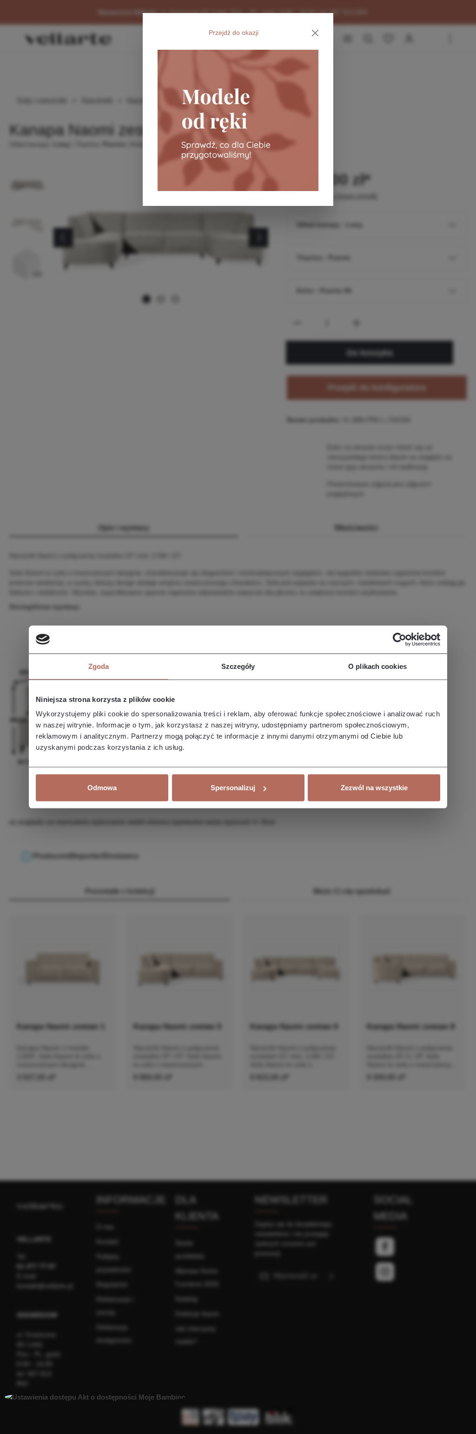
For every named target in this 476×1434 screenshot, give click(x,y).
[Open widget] (95, 1397)
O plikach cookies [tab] (377, 666)
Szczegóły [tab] (238, 666)
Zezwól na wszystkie (374, 788)
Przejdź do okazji (233, 32)
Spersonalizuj (233, 788)
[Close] (315, 33)
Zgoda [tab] (98, 666)
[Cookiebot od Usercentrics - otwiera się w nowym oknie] (399, 639)
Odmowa (102, 788)
